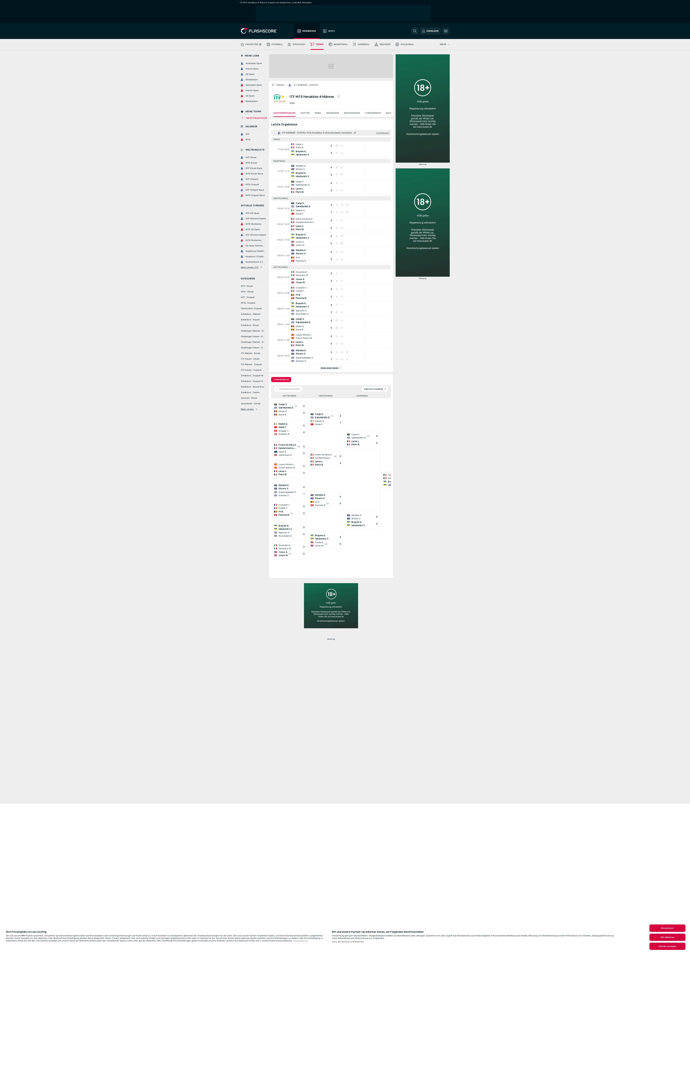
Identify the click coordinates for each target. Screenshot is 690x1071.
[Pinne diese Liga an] (338, 96)
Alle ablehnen (667, 937)
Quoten (305, 113)
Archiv (390, 113)
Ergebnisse (332, 113)
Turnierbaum (373, 113)
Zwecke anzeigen (667, 946)
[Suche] (415, 31)
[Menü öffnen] (445, 31)
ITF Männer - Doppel (306, 85)
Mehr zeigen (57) (250, 267)
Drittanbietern (300, 940)
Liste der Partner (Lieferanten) (348, 941)
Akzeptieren (667, 928)
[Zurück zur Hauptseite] (261, 31)
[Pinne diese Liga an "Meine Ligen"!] (355, 133)
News (318, 113)
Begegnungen (352, 113)
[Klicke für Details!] (331, 149)
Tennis (280, 85)
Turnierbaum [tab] (281, 379)
